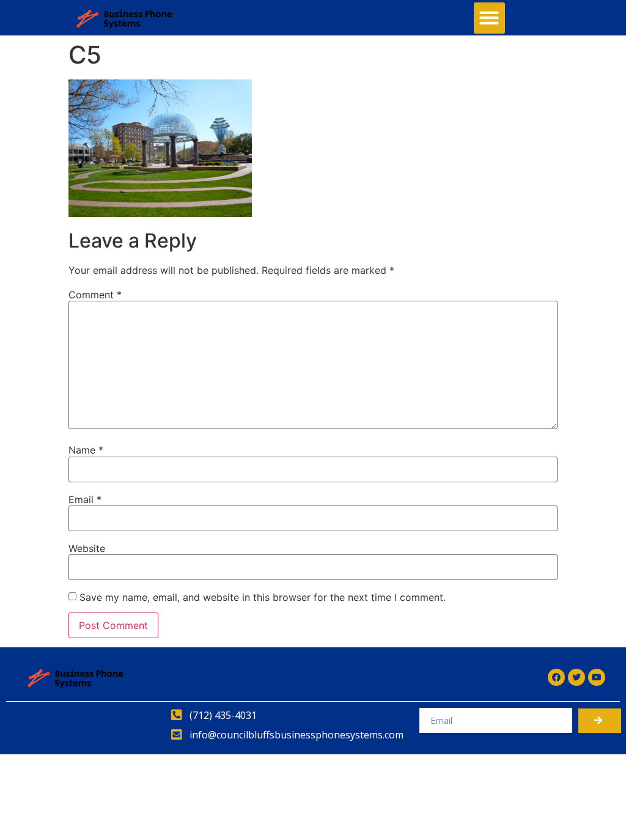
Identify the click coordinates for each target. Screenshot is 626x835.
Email (84, 499)
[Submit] (599, 720)
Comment (95, 295)
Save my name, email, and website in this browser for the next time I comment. (262, 597)
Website (86, 548)
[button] (489, 18)
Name (85, 450)
